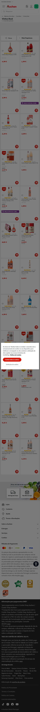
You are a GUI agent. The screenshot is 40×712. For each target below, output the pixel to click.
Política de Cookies (15, 355)
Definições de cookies (12, 364)
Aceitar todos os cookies (12, 359)
